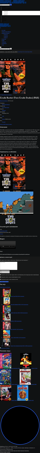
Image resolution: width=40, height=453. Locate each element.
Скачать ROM (2, 124)
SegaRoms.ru (2, 446)
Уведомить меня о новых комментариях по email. (11, 277)
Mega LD (5, 14)
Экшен (3, 119)
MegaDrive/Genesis (6, 10)
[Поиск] (0, 28)
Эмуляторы (4, 20)
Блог (3, 21)
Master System (10, 450)
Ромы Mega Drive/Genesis (6, 94)
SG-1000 (4, 7)
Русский (3, 122)
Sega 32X (6, 36)
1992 (3, 116)
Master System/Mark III (6, 8)
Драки (22, 254)
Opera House (6, 107)
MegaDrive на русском (12, 254)
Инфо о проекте (7, 452)
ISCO (3, 107)
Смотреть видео (8, 124)
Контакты (2, 452)
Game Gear (4, 39)
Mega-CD (6, 11)
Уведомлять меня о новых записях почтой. (9, 279)
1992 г (1, 254)
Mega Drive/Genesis (4, 100)
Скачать (1, 233)
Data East (4, 110)
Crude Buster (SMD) (3, 230)
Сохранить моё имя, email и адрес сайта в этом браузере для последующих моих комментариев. (20, 274)
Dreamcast (4, 18)
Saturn (3, 17)
